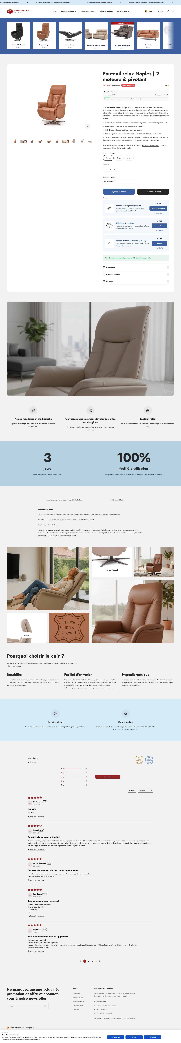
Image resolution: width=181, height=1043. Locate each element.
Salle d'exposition (106, 11)
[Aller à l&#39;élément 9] (82, 141)
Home (54, 11)
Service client (122, 11)
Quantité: (106, 164)
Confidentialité (78, 1005)
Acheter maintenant (153, 191)
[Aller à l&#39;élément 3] (31, 141)
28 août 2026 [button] (111, 181)
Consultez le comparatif (150, 145)
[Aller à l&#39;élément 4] (40, 141)
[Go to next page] (100, 961)
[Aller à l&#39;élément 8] (73, 141)
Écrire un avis (107, 777)
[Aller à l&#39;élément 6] (57, 141)
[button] (74, 768)
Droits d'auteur (78, 997)
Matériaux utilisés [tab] (116, 500)
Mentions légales (78, 1001)
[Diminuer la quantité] (106, 169)
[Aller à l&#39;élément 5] (48, 141)
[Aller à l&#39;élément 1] (15, 141)
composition (132, 729)
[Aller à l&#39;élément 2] (23, 142)
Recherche (76, 993)
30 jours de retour (87, 11)
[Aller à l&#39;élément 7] (65, 142)
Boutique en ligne (67, 11)
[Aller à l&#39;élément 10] (90, 141)
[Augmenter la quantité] (115, 169)
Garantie (76, 1009)
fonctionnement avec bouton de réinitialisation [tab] (64, 500)
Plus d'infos (159, 231)
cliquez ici (109, 1013)
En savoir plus (158, 213)
